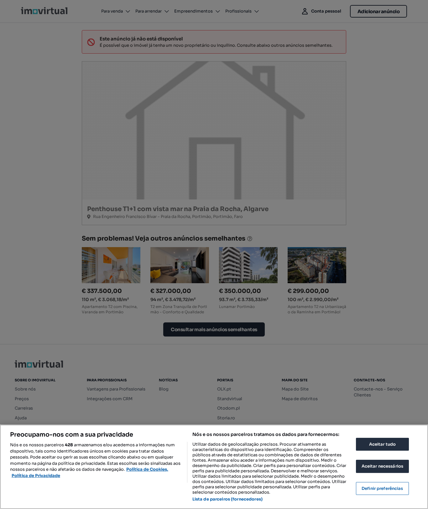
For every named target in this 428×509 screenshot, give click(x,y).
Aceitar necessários (382, 466)
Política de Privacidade (36, 475)
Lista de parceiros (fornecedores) (227, 499)
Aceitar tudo (382, 444)
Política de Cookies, (147, 469)
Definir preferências (382, 488)
